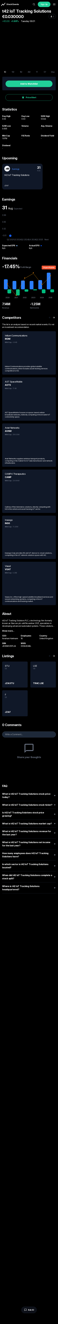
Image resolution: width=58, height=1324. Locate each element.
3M (29, 72)
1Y (37, 72)
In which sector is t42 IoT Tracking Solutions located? (29, 866)
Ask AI (31, 1310)
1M (21, 72)
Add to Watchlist (29, 83)
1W (13, 72)
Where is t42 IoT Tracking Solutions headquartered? (29, 888)
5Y (45, 72)
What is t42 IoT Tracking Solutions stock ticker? (29, 804)
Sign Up (44, 4)
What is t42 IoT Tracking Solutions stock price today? (29, 795)
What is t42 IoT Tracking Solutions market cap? (29, 823)
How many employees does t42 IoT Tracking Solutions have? (29, 855)
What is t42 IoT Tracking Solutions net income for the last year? (29, 844)
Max (53, 72)
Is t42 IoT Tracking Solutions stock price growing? (29, 814)
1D (5, 72)
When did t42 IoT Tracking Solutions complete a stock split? (29, 877)
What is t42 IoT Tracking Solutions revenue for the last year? (29, 833)
